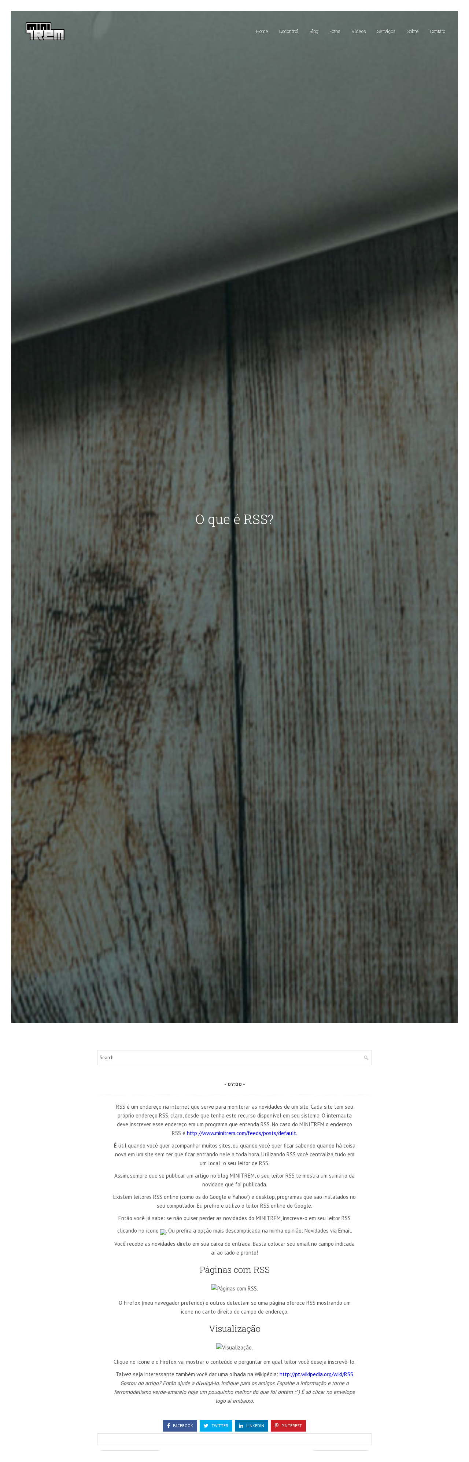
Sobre (413, 31)
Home (262, 31)
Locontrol (289, 31)
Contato (437, 31)
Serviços (386, 31)
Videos (358, 31)
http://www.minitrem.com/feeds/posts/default (241, 1133)
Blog (314, 31)
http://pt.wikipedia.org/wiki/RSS (316, 1374)
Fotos (334, 31)
